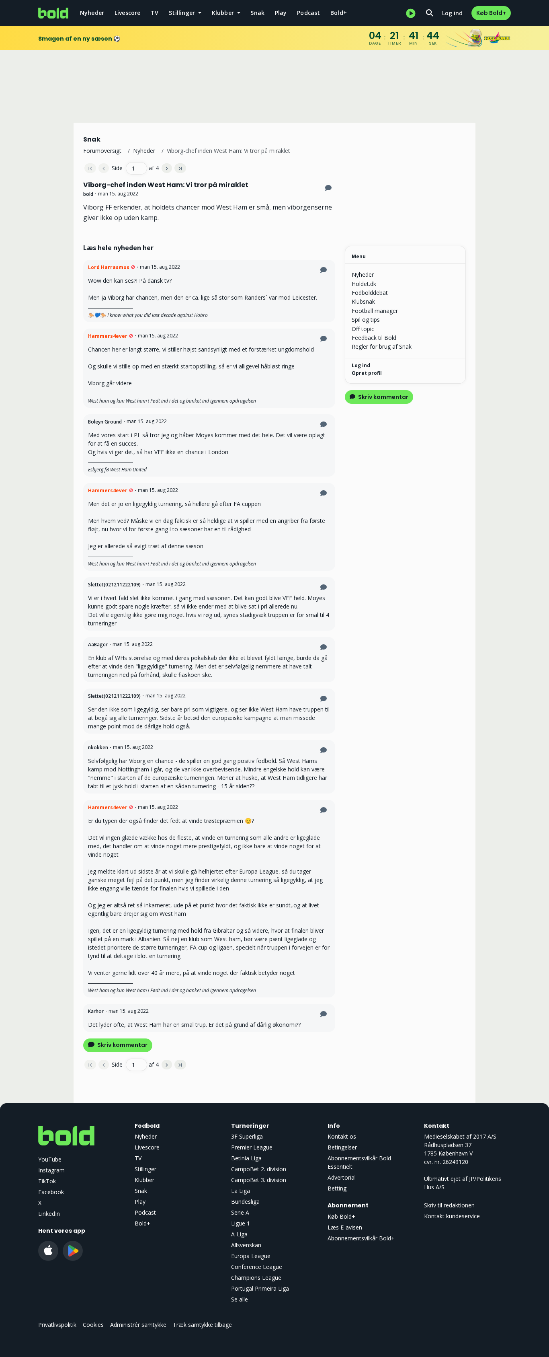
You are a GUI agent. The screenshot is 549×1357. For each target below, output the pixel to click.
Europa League (250, 1256)
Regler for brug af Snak (382, 346)
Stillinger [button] (183, 12)
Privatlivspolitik (57, 1324)
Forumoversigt (102, 150)
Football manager (375, 311)
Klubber (144, 1180)
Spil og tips (366, 319)
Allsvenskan (246, 1245)
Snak (257, 12)
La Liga (240, 1191)
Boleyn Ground (105, 421)
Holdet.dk (364, 284)
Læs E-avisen (345, 1227)
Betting (337, 1188)
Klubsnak (363, 301)
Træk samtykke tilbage (202, 1324)
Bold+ (338, 12)
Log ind (452, 13)
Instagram (51, 1170)
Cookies (93, 1324)
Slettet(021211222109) (114, 584)
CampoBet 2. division (258, 1169)
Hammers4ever (107, 336)
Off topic (363, 329)
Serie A (240, 1212)
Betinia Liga (246, 1158)
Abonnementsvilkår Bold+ (361, 1238)
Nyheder (92, 12)
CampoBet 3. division (258, 1180)
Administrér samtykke (138, 1324)
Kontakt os (342, 1136)
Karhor (96, 1011)
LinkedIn (49, 1213)
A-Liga (239, 1234)
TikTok (47, 1181)
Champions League (256, 1277)
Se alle (239, 1299)
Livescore (128, 12)
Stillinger (145, 1169)
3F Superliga (247, 1136)
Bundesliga (245, 1201)
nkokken (98, 747)
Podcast (308, 12)
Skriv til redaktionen (449, 1205)
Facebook (51, 1192)
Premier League (251, 1147)
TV (154, 12)
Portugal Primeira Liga (260, 1288)
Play (281, 12)
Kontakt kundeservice (452, 1216)
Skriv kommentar (121, 1045)
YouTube (49, 1159)
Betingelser (342, 1147)
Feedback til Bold (374, 337)
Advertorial (342, 1177)
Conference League (256, 1267)
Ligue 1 (240, 1223)
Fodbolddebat (370, 292)
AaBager (98, 644)
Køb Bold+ (491, 13)
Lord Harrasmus (108, 267)
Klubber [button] (224, 12)
